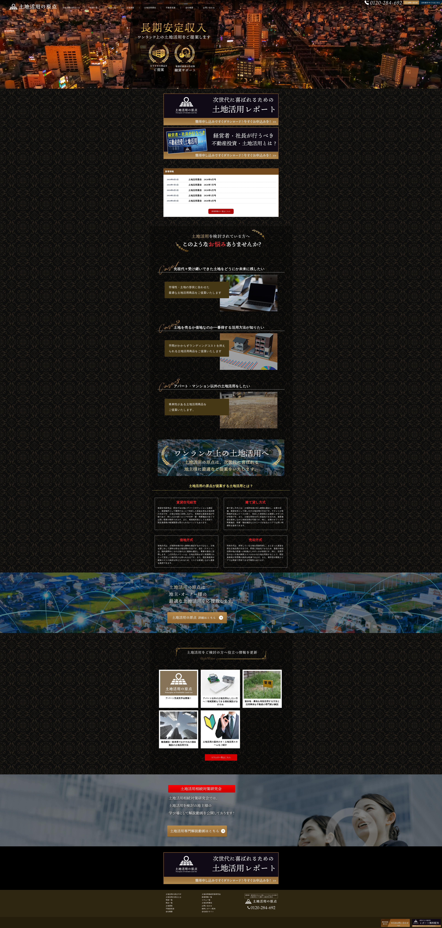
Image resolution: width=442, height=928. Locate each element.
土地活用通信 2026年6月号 (202, 190)
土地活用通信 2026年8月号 (202, 179)
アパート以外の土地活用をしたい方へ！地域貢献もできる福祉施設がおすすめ (220, 701)
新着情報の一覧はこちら (221, 211)
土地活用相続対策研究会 (211, 894)
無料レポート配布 (209, 909)
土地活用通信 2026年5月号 (202, 195)
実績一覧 (94, 8)
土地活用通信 (150, 8)
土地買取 (130, 8)
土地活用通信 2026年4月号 (202, 201)
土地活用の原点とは (71, 8)
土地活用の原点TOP (173, 894)
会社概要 (189, 8)
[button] (3, 44)
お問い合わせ (209, 8)
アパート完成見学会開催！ (179, 698)
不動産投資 (171, 8)
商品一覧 (112, 8)
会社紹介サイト (208, 911)
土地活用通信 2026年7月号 (202, 185)
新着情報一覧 (207, 897)
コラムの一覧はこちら (221, 757)
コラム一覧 (206, 900)
